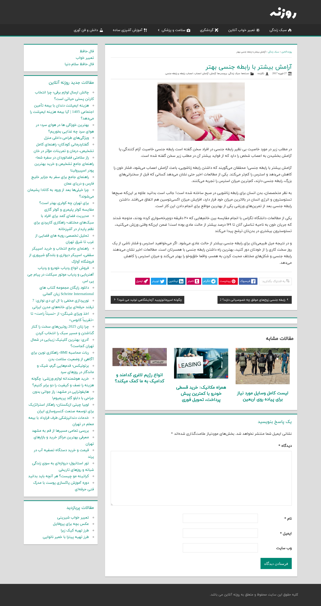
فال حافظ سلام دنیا (79, 64)
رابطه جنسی (171, 73)
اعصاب (189, 73)
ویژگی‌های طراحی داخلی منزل (66, 138)
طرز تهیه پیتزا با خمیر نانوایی (66, 537)
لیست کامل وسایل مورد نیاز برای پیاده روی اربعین (262, 396)
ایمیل (286, 533)
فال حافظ (87, 51)
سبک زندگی (278, 30)
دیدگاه (285, 446)
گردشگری (207, 30)
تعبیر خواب (85, 58)
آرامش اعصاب (201, 73)
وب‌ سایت (284, 548)
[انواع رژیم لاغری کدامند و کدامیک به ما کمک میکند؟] (139, 365)
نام (288, 518)
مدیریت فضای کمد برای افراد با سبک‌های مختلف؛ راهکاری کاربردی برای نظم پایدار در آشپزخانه (64, 222)
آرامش (213, 73)
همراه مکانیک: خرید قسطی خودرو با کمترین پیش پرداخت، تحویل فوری (201, 393)
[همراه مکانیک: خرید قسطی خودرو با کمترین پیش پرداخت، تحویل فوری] (201, 377)
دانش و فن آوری (86, 30)
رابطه (182, 73)
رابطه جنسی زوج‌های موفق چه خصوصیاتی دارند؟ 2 (252, 300)
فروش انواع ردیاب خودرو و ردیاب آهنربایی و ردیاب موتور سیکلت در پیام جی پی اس (61, 274)
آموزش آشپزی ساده (127, 30)
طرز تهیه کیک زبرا (75, 530)
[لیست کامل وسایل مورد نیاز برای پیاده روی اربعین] (263, 383)
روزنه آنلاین (286, 52)
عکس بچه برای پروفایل (71, 524)
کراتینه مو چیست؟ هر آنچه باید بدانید (58, 476)
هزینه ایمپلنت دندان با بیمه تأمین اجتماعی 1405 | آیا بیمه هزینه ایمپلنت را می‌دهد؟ (62, 112)
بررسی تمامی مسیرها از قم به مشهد (60, 430)
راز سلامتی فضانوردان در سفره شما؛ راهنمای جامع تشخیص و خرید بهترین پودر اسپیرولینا (64, 164)
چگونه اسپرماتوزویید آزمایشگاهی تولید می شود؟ (149, 300)
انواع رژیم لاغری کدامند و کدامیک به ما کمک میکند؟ (139, 378)
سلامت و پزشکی (173, 30)
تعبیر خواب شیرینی (73, 517)
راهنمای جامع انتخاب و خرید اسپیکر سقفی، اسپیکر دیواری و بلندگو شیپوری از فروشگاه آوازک (61, 255)
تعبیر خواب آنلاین (241, 30)
